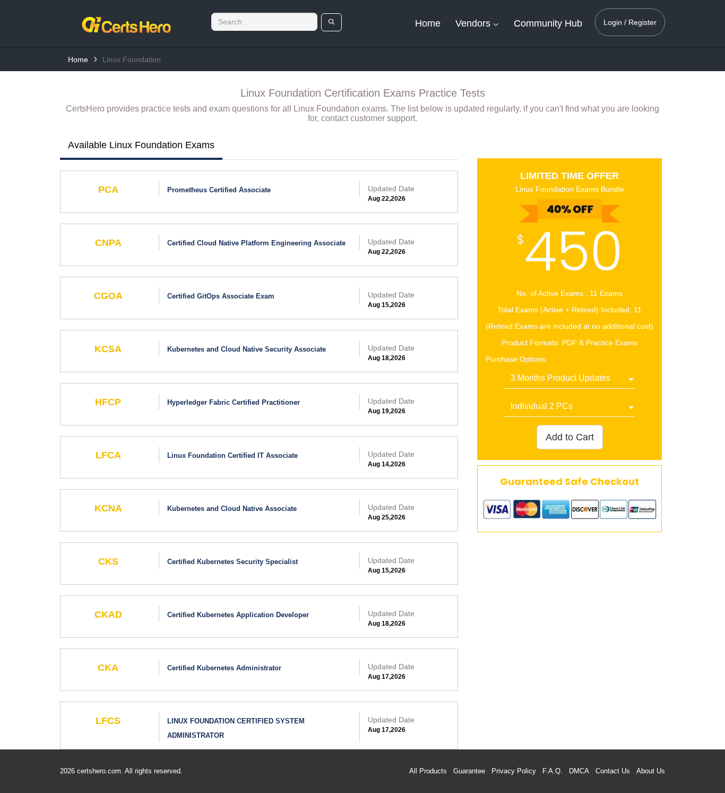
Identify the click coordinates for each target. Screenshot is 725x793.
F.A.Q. (552, 771)
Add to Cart (570, 437)
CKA (108, 667)
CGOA (108, 296)
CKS (108, 561)
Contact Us (612, 771)
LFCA (108, 455)
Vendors (474, 23)
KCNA (108, 508)
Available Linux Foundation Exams (141, 145)
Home (428, 23)
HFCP (108, 402)
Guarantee (469, 771)
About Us (650, 771)
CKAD (108, 614)
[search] (331, 22)
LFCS (108, 720)
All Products (428, 771)
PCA (108, 189)
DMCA (579, 771)
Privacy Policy (513, 771)
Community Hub (548, 23)
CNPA (108, 242)
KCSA (108, 349)
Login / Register (630, 22)
